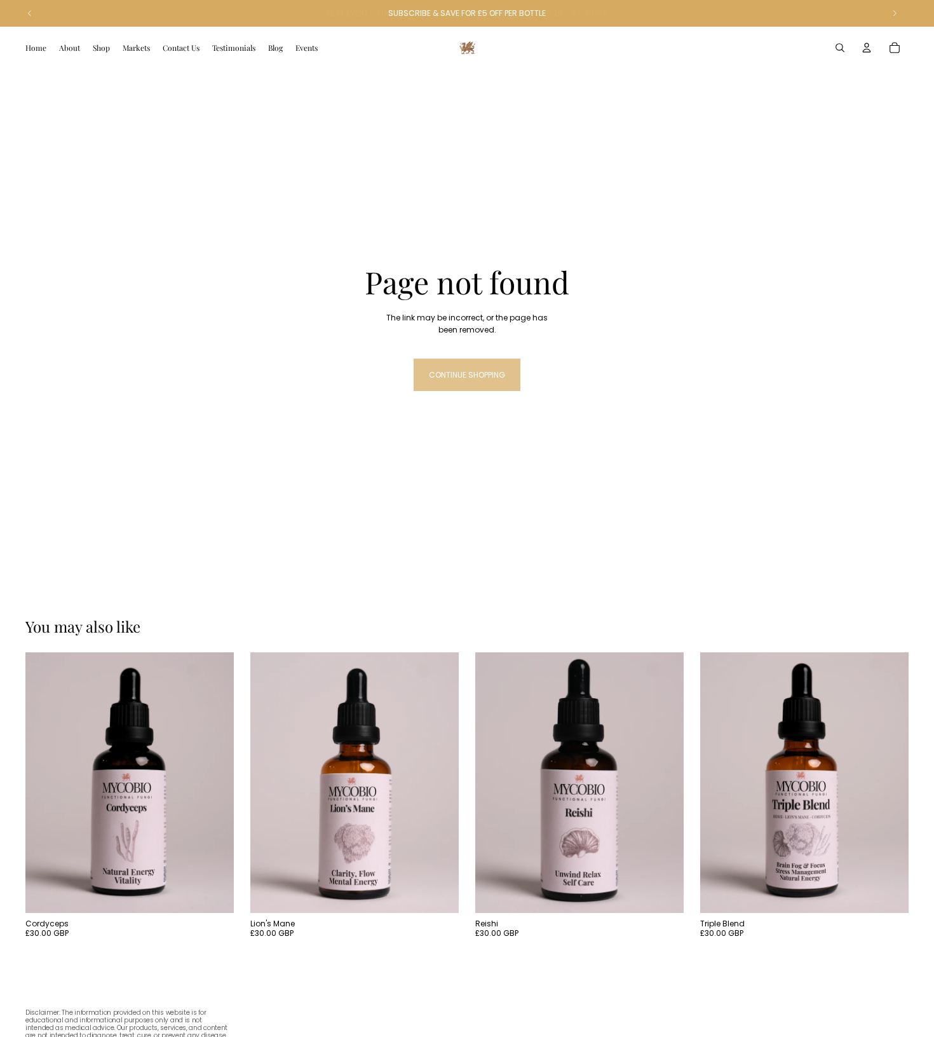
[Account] (867, 48)
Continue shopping (467, 374)
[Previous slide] (44, 783)
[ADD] (214, 893)
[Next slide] (215, 783)
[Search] (840, 48)
